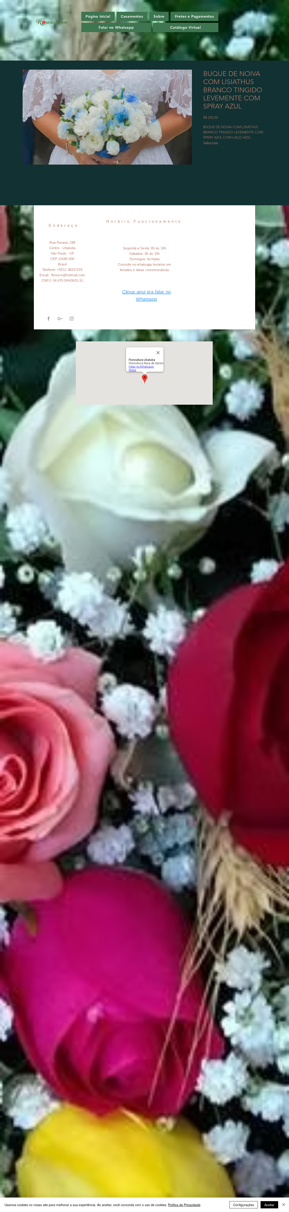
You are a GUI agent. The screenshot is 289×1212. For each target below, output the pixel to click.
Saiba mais (210, 142)
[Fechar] (283, 1204)
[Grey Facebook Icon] (48, 318)
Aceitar (269, 1205)
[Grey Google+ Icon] (60, 318)
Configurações (243, 1205)
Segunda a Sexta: (137, 248)
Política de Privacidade (184, 1205)
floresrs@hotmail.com (68, 275)
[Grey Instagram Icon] (71, 318)
